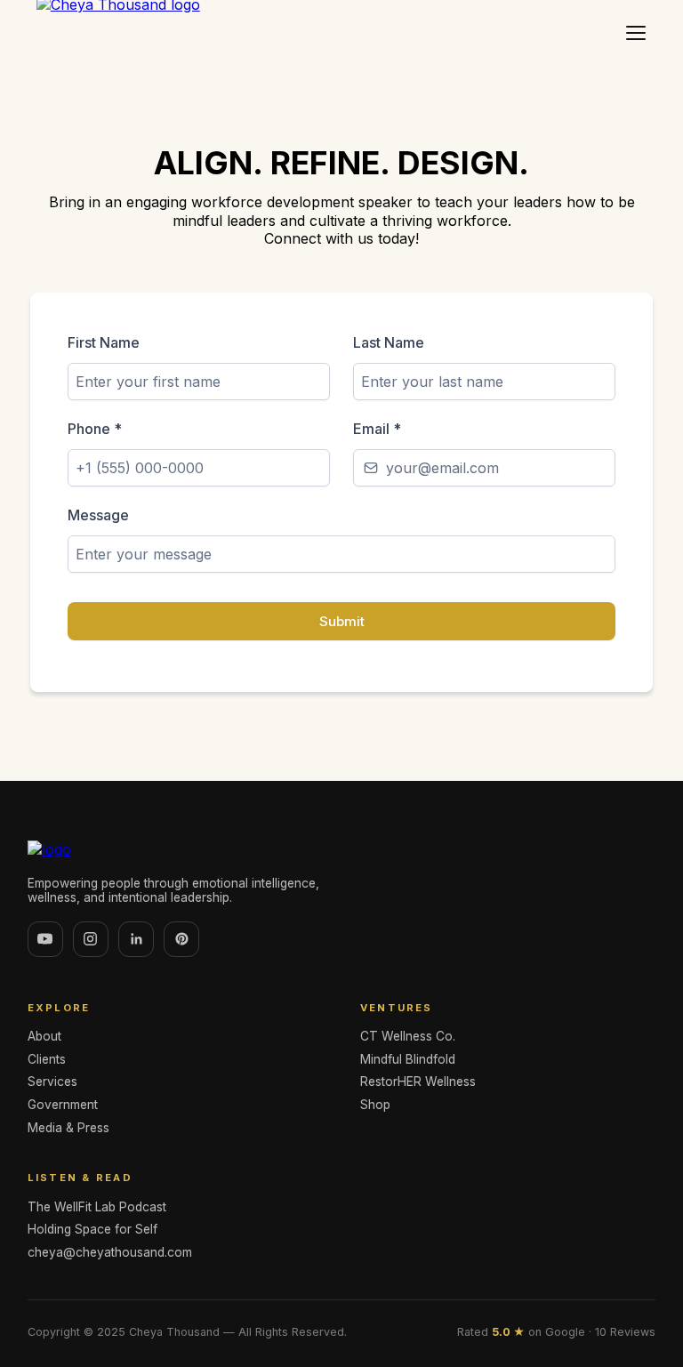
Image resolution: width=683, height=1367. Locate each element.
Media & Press (68, 1128)
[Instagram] (90, 939)
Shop (375, 1105)
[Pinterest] (181, 939)
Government (63, 1105)
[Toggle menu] (635, 32)
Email (377, 429)
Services (52, 1081)
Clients (47, 1059)
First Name (104, 342)
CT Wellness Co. (407, 1036)
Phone (95, 429)
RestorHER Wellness (418, 1081)
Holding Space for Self (92, 1229)
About (44, 1036)
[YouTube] (45, 939)
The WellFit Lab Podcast (97, 1207)
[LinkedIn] (136, 939)
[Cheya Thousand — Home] (342, 849)
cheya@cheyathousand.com (110, 1252)
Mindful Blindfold (407, 1059)
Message (98, 515)
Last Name (388, 342)
